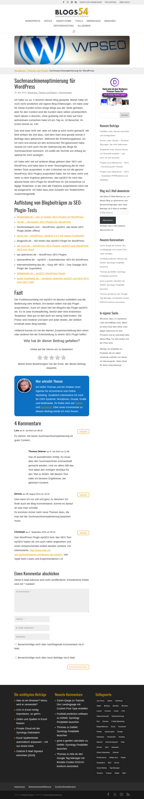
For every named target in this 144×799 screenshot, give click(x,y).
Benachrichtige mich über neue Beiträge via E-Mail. (46, 657)
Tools (79, 21)
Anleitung (118, 701)
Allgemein (84, 26)
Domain (106, 721)
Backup (107, 706)
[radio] (39, 358)
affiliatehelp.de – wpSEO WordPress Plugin (41, 273)
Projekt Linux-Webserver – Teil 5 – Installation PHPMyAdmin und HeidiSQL (114, 176)
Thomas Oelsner (37, 451)
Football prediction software (112, 259)
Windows (110, 21)
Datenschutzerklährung (40, 787)
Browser (125, 706)
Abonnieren (108, 220)
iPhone (99, 747)
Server (116, 763)
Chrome (108, 711)
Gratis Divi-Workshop (91, 2)
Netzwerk (115, 747)
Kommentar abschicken (78, 667)
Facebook (46, 407)
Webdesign (94, 21)
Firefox (99, 732)
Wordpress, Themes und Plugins (31, 70)
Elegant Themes (28, 795)
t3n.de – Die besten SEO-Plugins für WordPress (44, 222)
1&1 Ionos (100, 701)
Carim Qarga (105, 245)
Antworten (83, 432)
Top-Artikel (111, 2)
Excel (113, 727)
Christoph (19, 532)
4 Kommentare (65, 92)
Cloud (116, 711)
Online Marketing (103, 752)
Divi (98, 721)
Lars (16, 430)
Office (48, 21)
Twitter (79, 403)
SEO (109, 763)
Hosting (122, 737)
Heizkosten (111, 737)
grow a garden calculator (111, 281)
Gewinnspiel (109, 732)
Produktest (101, 763)
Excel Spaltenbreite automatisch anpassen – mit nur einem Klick (32, 741)
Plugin (123, 758)
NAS (107, 747)
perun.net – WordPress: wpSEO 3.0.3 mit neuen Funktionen (50, 235)
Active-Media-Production (52, 795)
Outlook (116, 752)
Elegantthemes (102, 727)
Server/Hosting (63, 26)
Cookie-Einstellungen (65, 787)
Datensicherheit (103, 716)
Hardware (100, 737)
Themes (100, 773)
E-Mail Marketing (118, 721)
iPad (122, 742)
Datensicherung (118, 716)
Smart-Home (63, 21)
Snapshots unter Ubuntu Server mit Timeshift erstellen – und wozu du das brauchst (114, 153)
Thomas (103, 272)
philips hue (113, 758)
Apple (99, 706)
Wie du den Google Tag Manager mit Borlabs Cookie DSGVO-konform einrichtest (114, 298)
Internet (99, 742)
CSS (123, 711)
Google (120, 732)
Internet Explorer (111, 742)
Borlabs (116, 706)
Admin (109, 701)
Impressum (19, 787)
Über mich (124, 2)
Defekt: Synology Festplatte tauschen (68, 731)
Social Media (102, 768)
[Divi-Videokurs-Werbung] (115, 105)
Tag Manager (115, 768)
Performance (101, 758)
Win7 (124, 773)
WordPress (32, 21)
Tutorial (109, 773)
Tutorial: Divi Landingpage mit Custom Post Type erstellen (113, 249)
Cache (99, 711)
